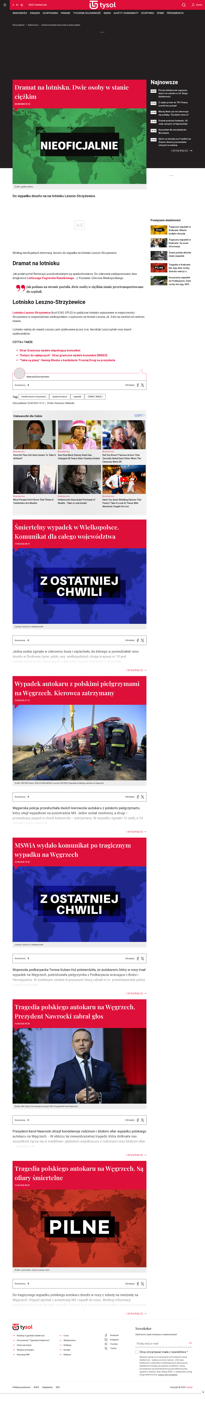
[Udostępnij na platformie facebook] (137, 385)
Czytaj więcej (179, 150)
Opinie (160, 13)
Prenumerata (175, 13)
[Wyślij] (190, 1343)
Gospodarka (50, 13)
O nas (66, 1335)
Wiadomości (20, 13)
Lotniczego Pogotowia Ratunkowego (50, 278)
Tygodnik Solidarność (87, 13)
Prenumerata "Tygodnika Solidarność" (33, 1340)
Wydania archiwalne (25, 1349)
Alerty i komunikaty (126, 13)
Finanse (65, 13)
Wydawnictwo (70, 1340)
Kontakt (67, 1349)
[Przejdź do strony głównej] (99, 5)
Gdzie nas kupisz (24, 1345)
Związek (35, 13)
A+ (17, 5)
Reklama (67, 1354)
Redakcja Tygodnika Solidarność (31, 1335)
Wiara (107, 13)
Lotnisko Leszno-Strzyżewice (32, 313)
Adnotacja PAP (23, 1354)
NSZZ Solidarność (38, 5)
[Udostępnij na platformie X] (142, 385)
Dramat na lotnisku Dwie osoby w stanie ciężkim (61, 25)
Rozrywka (147, 13)
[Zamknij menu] (5, 5)
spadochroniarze (59, 396)
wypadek (77, 396)
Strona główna (18, 25)
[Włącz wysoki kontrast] (22, 5)
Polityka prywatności (21, 1387)
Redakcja (67, 1345)
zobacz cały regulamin (167, 1374)
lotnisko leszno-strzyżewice (34, 396)
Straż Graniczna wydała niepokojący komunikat (50, 350)
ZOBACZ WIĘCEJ (95, 396)
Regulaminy (48, 1387)
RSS (58, 1387)
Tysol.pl (189, 1387)
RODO (36, 1387)
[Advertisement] (102, 54)
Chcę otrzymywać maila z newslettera (163, 1352)
